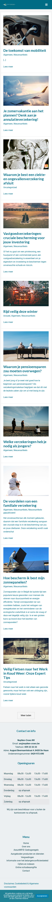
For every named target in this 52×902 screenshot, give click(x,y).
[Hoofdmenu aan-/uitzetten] (46, 5)
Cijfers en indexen (26, 864)
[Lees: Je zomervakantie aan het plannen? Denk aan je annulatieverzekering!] (26, 90)
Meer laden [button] (26, 715)
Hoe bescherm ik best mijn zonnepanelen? (24, 580)
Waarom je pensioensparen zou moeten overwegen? (24, 369)
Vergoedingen (27, 857)
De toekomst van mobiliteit (24, 50)
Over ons (26, 846)
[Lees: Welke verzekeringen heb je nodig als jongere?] (26, 421)
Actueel (6, 316)
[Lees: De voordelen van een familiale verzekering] (26, 480)
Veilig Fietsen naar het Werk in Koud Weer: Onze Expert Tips (25, 673)
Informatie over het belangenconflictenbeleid (27, 860)
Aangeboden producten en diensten (27, 854)
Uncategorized (10, 187)
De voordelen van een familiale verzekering (20, 503)
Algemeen (8, 55)
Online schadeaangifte (26, 867)
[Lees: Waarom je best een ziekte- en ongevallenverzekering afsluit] (26, 154)
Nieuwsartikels (20, 55)
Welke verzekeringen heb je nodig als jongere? (24, 444)
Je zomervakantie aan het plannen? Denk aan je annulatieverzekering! (23, 115)
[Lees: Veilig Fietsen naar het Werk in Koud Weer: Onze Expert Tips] (26, 650)
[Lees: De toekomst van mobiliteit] (26, 30)
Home (26, 843)
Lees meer (8, 66)
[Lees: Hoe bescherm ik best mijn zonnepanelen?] (26, 560)
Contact (26, 871)
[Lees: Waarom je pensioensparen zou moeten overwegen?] (26, 346)
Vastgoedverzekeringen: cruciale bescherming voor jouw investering (24, 237)
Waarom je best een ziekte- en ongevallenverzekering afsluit (24, 179)
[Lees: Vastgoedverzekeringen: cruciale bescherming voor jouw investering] (26, 215)
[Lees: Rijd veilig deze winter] (26, 293)
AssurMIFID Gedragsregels (26, 850)
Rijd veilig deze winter (20, 311)
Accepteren (42, 896)
